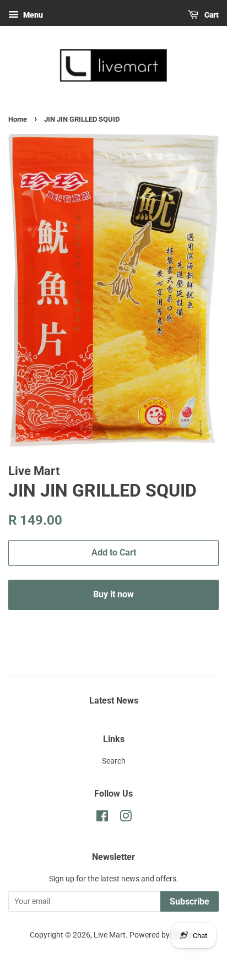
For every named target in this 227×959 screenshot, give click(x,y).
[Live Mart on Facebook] (102, 818)
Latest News (113, 700)
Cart (211, 14)
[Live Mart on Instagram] (126, 818)
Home (17, 119)
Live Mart (110, 935)
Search (114, 761)
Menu (32, 14)
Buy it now (113, 594)
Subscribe (189, 901)
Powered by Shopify (163, 935)
